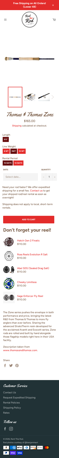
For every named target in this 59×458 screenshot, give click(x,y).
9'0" (6, 139)
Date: (5, 170)
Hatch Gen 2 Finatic (28, 240)
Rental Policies (11, 402)
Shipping (17, 125)
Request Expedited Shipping (19, 397)
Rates (6, 412)
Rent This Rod (17, 439)
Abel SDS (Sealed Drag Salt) (33, 268)
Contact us (36, 190)
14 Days (18, 163)
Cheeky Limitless (27, 282)
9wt (14, 151)
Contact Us (9, 392)
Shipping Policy (12, 407)
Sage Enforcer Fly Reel (30, 296)
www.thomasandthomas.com (20, 350)
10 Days (7, 163)
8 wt (6, 151)
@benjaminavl (31, 442)
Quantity (46, 170)
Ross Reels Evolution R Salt (32, 254)
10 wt (21, 151)
